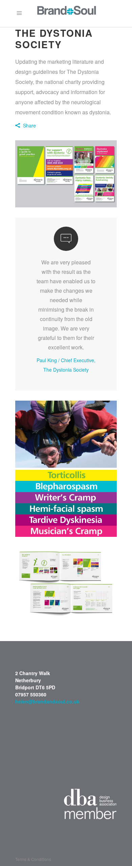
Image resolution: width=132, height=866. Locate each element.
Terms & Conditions (33, 859)
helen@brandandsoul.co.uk (47, 701)
